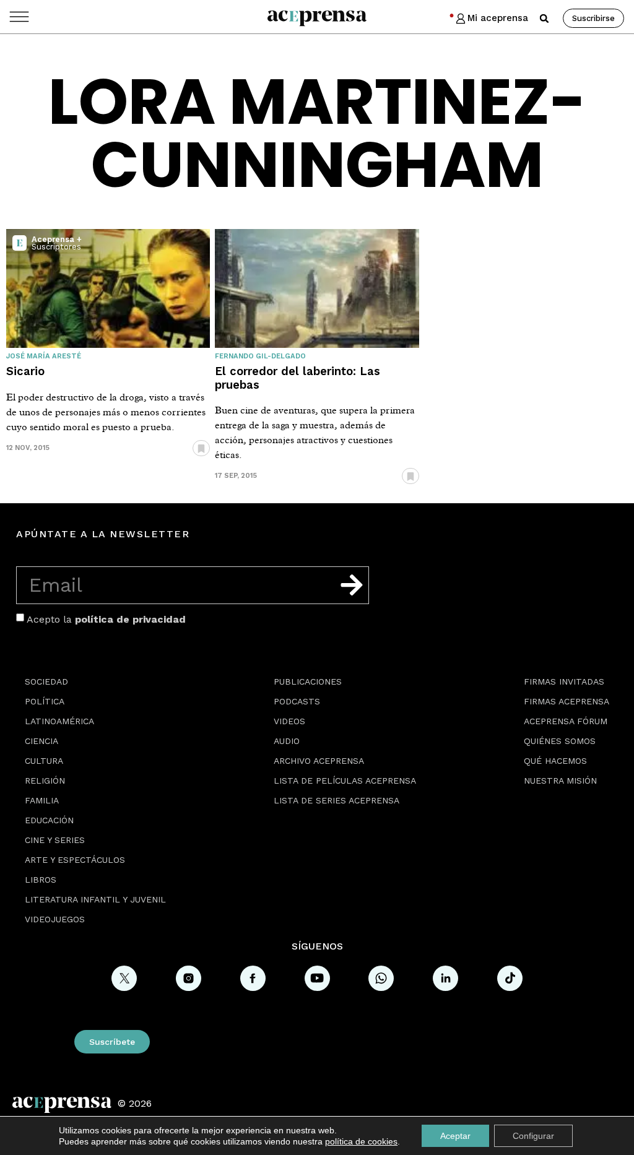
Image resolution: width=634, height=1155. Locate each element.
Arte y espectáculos (75, 860)
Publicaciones (308, 681)
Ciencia (41, 741)
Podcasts (297, 701)
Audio (287, 741)
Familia (42, 800)
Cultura (44, 761)
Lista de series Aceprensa (336, 800)
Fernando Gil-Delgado (260, 356)
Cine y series (55, 840)
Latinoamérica (59, 721)
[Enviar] (351, 585)
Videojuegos (55, 919)
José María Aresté (43, 356)
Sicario (25, 371)
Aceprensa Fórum (565, 721)
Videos (289, 721)
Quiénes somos (560, 741)
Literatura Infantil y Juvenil (95, 899)
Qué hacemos (555, 761)
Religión (45, 780)
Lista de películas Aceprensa (345, 780)
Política (44, 701)
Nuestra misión (560, 780)
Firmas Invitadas (564, 681)
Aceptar (455, 1136)
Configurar (533, 1136)
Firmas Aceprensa (566, 701)
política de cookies (361, 1141)
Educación (49, 820)
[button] (544, 18)
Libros (40, 880)
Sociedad (46, 681)
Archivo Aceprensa (319, 761)
